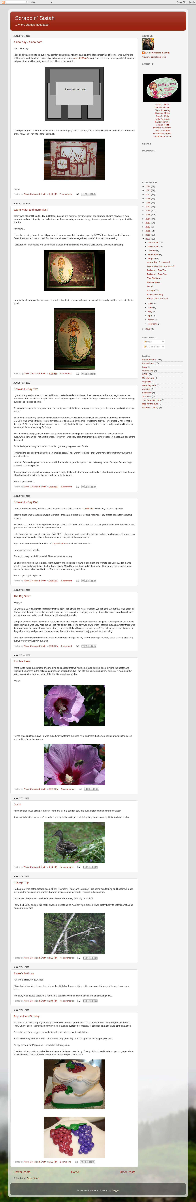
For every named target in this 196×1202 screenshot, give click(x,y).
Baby (144, 367)
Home (75, 1172)
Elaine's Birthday (24, 973)
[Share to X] (88, 194)
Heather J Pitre (162, 113)
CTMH (145, 374)
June (150, 307)
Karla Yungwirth (162, 119)
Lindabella (88, 508)
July (150, 303)
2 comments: (66, 194)
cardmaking (147, 371)
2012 (148, 227)
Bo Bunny (146, 393)
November (153, 246)
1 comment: (67, 487)
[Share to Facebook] (91, 194)
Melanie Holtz (162, 125)
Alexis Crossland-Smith (157, 53)
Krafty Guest (148, 363)
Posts (149, 342)
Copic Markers (59, 543)
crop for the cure (150, 404)
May (150, 312)
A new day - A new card (28, 42)
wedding (146, 389)
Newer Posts (21, 1172)
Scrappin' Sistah (35, 18)
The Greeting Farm (151, 400)
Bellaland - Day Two (26, 389)
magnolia (146, 381)
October (152, 250)
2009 (148, 239)
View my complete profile (154, 57)
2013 (148, 223)
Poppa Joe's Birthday (27, 1016)
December (153, 242)
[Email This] (82, 194)
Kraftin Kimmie (149, 360)
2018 (148, 202)
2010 (148, 235)
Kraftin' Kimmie (162, 122)
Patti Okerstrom (162, 130)
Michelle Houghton (162, 128)
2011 (148, 231)
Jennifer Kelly (162, 116)
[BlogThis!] (85, 194)
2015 (148, 215)
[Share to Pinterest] (94, 194)
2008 (148, 329)
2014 (148, 219)
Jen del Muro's (81, 58)
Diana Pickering (162, 110)
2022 (148, 194)
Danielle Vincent (162, 107)
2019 (148, 198)
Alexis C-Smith (162, 104)
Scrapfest (146, 396)
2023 (148, 190)
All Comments (153, 347)
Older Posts (127, 1172)
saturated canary (150, 407)
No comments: (68, 789)
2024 (148, 186)
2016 (148, 211)
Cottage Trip (21, 882)
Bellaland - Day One (26, 502)
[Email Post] (77, 194)
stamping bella (149, 385)
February (152, 324)
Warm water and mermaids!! (31, 209)
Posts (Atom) (33, 1178)
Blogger (115, 1190)
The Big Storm (22, 596)
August (151, 258)
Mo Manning (148, 378)
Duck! (17, 804)
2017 (148, 207)
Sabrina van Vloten (162, 136)
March (151, 320)
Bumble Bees (22, 661)
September (153, 254)
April (150, 316)
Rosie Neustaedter (162, 133)
